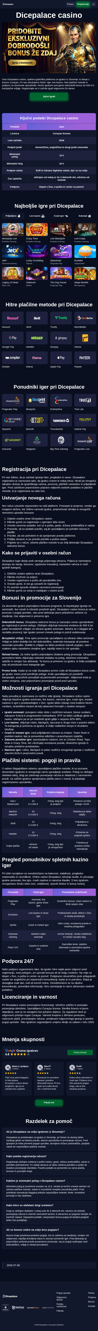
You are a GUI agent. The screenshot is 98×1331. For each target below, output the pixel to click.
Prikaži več (49, 1102)
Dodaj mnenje (80, 1052)
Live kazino (34, 216)
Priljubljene (11, 216)
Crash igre (59, 216)
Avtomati (83, 216)
